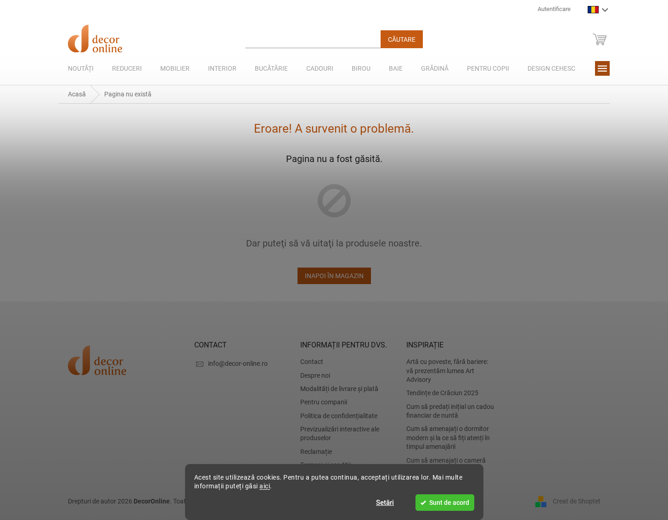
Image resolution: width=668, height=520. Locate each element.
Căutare (401, 39)
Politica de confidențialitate (338, 415)
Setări (385, 502)
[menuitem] (81, 68)
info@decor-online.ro (238, 363)
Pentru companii (323, 402)
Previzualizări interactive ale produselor (339, 433)
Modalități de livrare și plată (339, 388)
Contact (311, 361)
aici (264, 486)
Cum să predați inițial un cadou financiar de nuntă (450, 411)
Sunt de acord (449, 502)
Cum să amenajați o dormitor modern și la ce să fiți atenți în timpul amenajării (448, 437)
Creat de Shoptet (577, 501)
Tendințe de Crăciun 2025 (442, 393)
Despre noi (315, 375)
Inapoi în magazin (334, 276)
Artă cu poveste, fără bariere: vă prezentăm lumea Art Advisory (447, 370)
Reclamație (316, 451)
